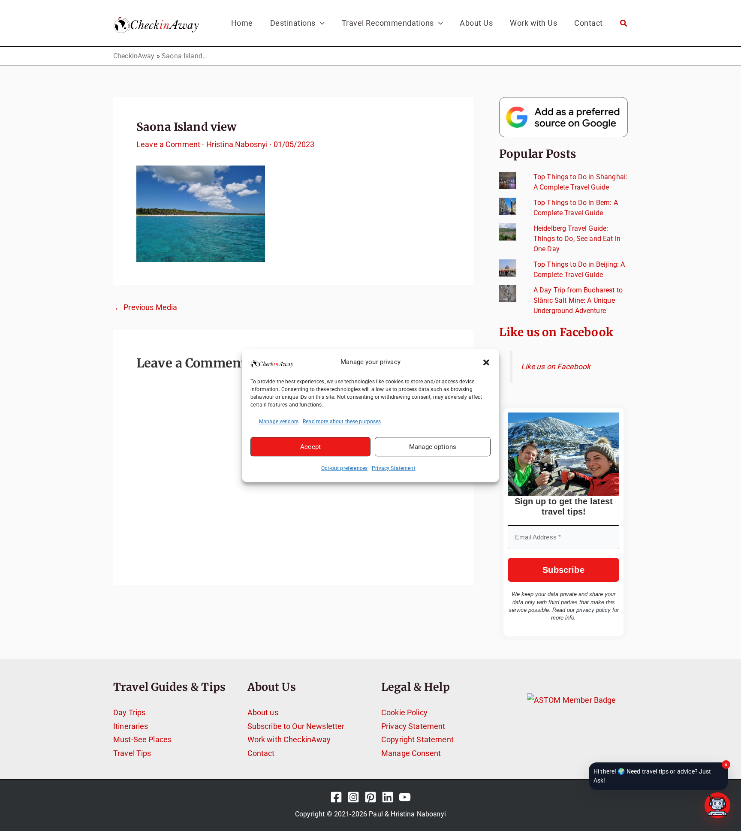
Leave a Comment (168, 144)
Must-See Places (142, 739)
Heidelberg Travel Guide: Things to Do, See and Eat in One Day (577, 238)
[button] (486, 362)
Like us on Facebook (556, 332)
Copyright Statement (417, 739)
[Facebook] (336, 797)
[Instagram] (353, 797)
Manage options (432, 447)
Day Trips (129, 712)
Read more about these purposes (342, 422)
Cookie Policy (404, 712)
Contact (261, 753)
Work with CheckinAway (289, 739)
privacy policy (593, 610)
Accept (310, 447)
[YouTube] (405, 797)
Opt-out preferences (344, 468)
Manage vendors (278, 422)
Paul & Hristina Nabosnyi (407, 814)
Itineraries (130, 726)
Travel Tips (132, 753)
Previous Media (145, 307)
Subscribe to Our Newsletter (296, 726)
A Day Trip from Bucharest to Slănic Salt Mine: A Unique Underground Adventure (578, 300)
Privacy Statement (394, 468)
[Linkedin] (388, 797)
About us (262, 712)
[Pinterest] (370, 797)
